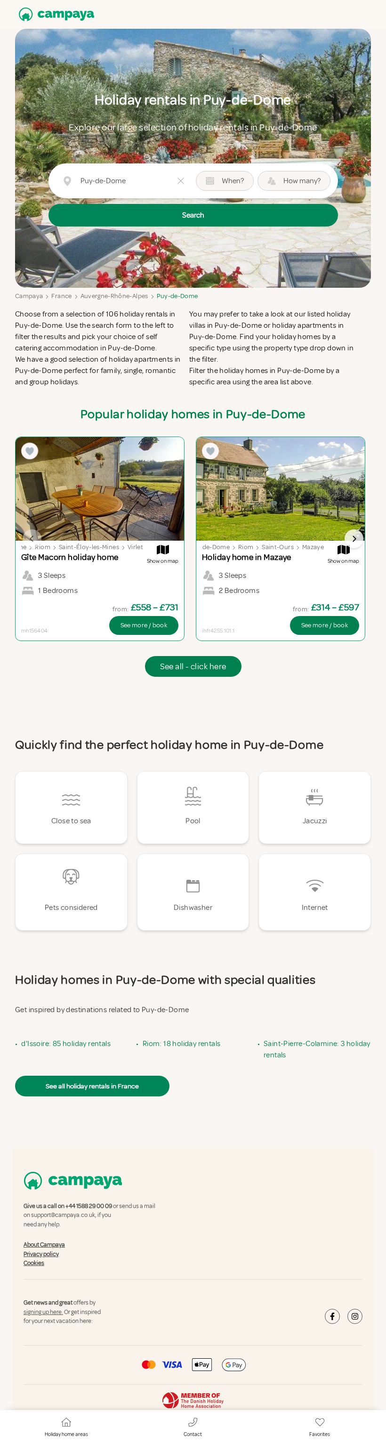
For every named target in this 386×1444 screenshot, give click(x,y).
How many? (302, 181)
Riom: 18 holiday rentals (182, 1043)
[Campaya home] (54, 14)
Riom (42, 547)
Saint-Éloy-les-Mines (89, 547)
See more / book (144, 625)
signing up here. (43, 1312)
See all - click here (193, 666)
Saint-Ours (278, 547)
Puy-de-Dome (177, 296)
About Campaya (44, 1245)
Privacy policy (41, 1254)
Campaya (29, 296)
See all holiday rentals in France (92, 1086)
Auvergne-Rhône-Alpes (114, 296)
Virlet (135, 547)
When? (233, 181)
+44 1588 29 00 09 (88, 1206)
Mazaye (313, 547)
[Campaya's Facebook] (332, 1316)
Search (193, 215)
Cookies (34, 1263)
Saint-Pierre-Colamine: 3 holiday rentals (317, 1049)
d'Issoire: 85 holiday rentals (66, 1043)
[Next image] (354, 538)
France (61, 296)
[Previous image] (32, 538)
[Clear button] (180, 180)
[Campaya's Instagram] (354, 1316)
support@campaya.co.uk (63, 1215)
